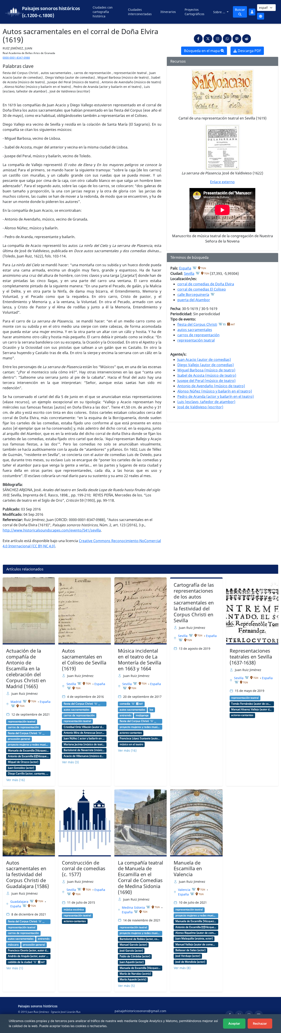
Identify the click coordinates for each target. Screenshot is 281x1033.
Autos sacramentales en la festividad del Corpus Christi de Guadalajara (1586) (27, 874)
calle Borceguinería (193, 294)
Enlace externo (222, 181)
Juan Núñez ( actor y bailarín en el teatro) (84, 738)
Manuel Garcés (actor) (133, 944)
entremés (125, 715)
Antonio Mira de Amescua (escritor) (84, 732)
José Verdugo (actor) (187, 956)
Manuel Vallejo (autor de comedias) (195, 944)
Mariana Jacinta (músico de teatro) (84, 744)
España (185, 268)
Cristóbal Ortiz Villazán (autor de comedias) (84, 727)
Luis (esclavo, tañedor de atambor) (206, 401)
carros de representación (198, 335)
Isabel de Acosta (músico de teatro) (206, 375)
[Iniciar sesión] (252, 12)
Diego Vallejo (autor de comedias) (205, 364)
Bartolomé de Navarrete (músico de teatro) (84, 750)
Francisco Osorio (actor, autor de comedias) (28, 950)
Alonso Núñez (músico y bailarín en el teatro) (214, 391)
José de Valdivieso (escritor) (200, 407)
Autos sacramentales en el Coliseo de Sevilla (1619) (84, 659)
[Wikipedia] (195, 268)
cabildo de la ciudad (20, 962)
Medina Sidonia (134, 907)
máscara (13, 944)
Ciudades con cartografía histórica (103, 11)
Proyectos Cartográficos (194, 11)
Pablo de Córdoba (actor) (135, 956)
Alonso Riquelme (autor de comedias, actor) (195, 933)
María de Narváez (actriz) (135, 973)
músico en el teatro (131, 744)
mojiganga (142, 715)
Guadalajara (19, 901)
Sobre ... (219, 12)
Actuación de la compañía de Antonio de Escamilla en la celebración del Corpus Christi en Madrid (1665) (26, 668)
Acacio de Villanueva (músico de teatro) (84, 756)
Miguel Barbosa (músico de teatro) (206, 370)
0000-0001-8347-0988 (16, 58)
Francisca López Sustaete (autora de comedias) (140, 738)
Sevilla (189, 273)
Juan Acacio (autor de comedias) (204, 359)
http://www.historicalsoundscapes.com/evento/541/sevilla (52, 530)
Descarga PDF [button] (249, 50)
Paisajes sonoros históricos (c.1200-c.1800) (51, 11)
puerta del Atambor (193, 299)
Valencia (184, 890)
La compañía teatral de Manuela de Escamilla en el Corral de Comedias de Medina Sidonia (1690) (140, 877)
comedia (125, 703)
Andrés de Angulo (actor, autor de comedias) (28, 956)
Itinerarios (168, 12)
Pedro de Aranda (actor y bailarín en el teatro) (215, 396)
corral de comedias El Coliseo (201, 289)
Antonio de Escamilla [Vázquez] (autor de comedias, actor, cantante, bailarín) (28, 756)
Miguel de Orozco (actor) (23, 762)
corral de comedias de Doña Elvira (205, 284)
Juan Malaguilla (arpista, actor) (194, 938)
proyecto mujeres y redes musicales (28, 744)
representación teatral (196, 340)
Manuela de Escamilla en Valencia (188, 868)
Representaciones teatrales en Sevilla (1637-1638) (251, 656)
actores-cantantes (131, 732)
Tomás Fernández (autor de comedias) (251, 703)
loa (151, 709)
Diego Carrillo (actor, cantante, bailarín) (28, 773)
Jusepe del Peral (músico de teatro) (206, 380)
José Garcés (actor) (131, 950)
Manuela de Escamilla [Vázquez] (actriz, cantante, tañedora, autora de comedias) (28, 750)
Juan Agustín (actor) (132, 962)
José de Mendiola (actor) (190, 962)
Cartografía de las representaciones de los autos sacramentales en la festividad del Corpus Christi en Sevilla (194, 602)
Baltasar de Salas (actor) (190, 950)
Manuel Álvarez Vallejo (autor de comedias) (251, 709)
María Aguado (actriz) (133, 979)
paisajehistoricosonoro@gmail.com (140, 1011)
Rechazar (260, 1023)
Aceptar (234, 1023)
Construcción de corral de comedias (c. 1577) (83, 868)
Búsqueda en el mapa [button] (202, 50)
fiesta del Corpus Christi (197, 324)
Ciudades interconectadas (140, 11)
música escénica (74, 909)
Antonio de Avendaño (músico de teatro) (211, 386)
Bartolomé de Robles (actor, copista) (140, 939)
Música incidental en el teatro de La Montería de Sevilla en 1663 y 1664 (139, 659)
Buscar (240, 9)
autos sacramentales (194, 329)
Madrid (16, 702)
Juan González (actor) (21, 768)
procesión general (19, 739)
